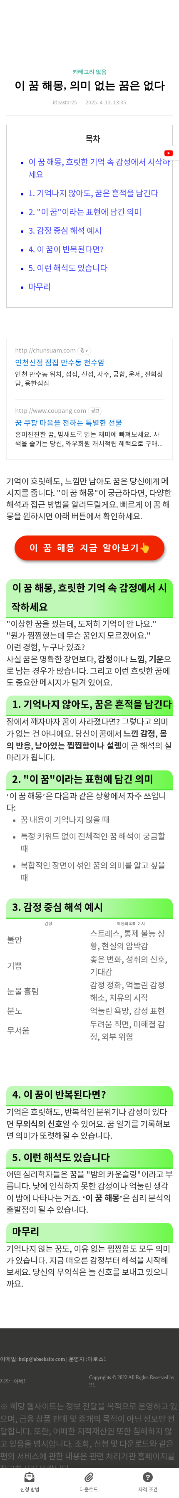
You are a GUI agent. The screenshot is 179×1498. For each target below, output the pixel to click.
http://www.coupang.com (50, 411)
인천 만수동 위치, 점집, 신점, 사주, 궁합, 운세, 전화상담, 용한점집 (89, 379)
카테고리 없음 (90, 72)
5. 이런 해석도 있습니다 (67, 269)
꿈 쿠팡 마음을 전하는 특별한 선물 (68, 423)
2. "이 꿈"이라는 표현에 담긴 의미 (85, 212)
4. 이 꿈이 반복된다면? (66, 250)
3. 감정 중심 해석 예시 (65, 231)
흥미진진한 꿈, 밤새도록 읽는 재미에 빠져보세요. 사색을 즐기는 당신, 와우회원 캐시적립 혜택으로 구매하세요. (89, 440)
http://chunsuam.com (45, 351)
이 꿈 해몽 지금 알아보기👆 (89, 548)
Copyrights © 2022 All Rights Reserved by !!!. (131, 1381)
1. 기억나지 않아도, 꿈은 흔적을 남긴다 (93, 194)
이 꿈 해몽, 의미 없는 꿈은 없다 (90, 85)
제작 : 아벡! (12, 1381)
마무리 (39, 287)
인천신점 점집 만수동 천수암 (60, 363)
